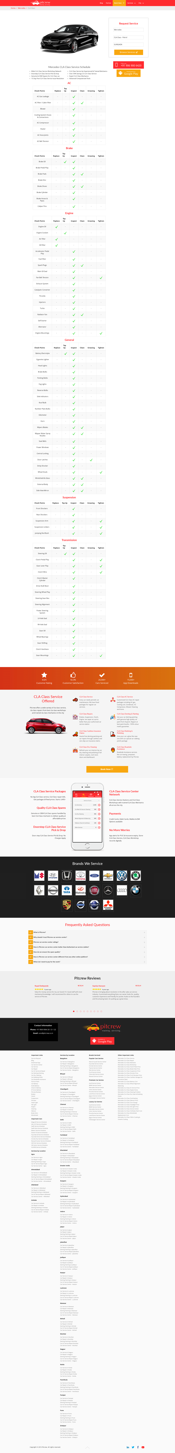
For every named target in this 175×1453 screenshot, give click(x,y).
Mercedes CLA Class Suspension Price (129, 1071)
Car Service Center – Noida (68, 1376)
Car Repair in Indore (66, 1217)
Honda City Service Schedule (39, 1139)
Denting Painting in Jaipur (67, 1234)
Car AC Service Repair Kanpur (69, 1282)
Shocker (33, 1100)
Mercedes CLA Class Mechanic (127, 1063)
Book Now (118, 3)
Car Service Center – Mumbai (68, 1345)
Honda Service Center (95, 1066)
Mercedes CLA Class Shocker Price (128, 1073)
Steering (33, 1109)
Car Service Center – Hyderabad (69, 1208)
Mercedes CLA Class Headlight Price (128, 1105)
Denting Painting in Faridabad (69, 1142)
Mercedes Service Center (96, 1087)
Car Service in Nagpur (66, 1352)
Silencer (33, 1111)
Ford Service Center (95, 1072)
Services (130, 3)
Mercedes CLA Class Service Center (128, 1109)
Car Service (34, 1067)
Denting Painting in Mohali (68, 1326)
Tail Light (33, 1105)
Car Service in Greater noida (68, 1169)
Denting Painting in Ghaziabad (69, 1158)
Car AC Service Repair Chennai (69, 1114)
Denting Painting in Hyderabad (69, 1204)
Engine (33, 1107)
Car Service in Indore (66, 1215)
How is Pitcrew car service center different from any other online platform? (60, 957)
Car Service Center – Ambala (39, 1212)
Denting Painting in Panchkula (69, 1387)
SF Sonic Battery (36, 1090)
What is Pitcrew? (39, 932)
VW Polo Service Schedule (39, 1143)
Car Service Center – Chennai (68, 1116)
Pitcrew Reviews (87, 978)
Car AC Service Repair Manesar (69, 1313)
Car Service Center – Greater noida (70, 1177)
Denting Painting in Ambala (39, 1207)
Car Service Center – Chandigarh (69, 1101)
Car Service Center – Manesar (69, 1315)
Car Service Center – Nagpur (68, 1361)
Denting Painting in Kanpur (68, 1280)
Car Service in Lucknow (67, 1291)
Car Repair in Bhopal (66, 1079)
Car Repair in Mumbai (66, 1339)
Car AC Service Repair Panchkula (69, 1389)
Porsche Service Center (96, 1092)
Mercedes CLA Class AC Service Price (128, 1088)
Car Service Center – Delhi (67, 1131)
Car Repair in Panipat (66, 1400)
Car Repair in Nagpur (66, 1354)
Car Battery (34, 1084)
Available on (105, 1040)
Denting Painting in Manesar (68, 1311)
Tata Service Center (94, 1070)
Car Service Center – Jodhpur (68, 1269)
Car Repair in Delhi (65, 1125)
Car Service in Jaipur (66, 1230)
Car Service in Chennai (66, 1108)
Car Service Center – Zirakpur (68, 1437)
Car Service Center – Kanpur (68, 1284)
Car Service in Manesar (67, 1306)
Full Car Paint (35, 1081)
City (140, 3)
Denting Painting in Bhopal (68, 1081)
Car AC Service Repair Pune (68, 1420)
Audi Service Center (95, 1083)
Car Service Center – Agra (38, 1166)
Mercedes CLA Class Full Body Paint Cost (130, 1111)
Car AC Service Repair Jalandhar (69, 1251)
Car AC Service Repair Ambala (40, 1210)
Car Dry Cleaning (36, 1075)
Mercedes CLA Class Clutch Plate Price (129, 1067)
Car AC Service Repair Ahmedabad (41, 1179)
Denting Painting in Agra (38, 1162)
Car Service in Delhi (65, 1123)
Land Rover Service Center (97, 1094)
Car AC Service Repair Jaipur (68, 1236)
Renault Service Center (96, 1076)
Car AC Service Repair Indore (68, 1221)
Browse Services (128, 52)
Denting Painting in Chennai (68, 1112)
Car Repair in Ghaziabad (67, 1156)
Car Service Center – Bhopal (68, 1085)
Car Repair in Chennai (66, 1110)
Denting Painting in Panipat (68, 1402)
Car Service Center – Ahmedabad (41, 1181)
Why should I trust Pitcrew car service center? (50, 937)
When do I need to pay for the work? (46, 962)
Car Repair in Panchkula (67, 1385)
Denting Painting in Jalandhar (69, 1249)
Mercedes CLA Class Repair (126, 1060)
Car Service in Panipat (66, 1398)
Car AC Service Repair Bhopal (68, 1083)
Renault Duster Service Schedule (41, 1141)
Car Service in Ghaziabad (67, 1153)
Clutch (33, 1096)
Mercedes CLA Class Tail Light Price (128, 1107)
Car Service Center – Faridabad (69, 1147)
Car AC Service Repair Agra (39, 1164)
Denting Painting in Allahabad (40, 1192)
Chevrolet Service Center (96, 1074)
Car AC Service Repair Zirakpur (69, 1435)
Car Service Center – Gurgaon (69, 1192)
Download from (131, 73)
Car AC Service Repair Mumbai (69, 1343)
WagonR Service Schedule (39, 1122)
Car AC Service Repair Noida (68, 1374)
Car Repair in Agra (36, 1159)
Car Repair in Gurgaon (66, 1186)
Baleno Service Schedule (38, 1130)
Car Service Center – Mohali (68, 1330)
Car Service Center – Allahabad (40, 1196)
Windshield (34, 1115)
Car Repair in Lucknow (67, 1293)
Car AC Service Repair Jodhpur (69, 1267)
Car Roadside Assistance (38, 1079)
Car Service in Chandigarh (67, 1092)
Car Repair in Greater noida (68, 1171)
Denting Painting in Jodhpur (68, 1265)
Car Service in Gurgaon (67, 1184)
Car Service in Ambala (37, 1203)
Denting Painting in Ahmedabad (40, 1177)
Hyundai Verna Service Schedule (41, 1137)
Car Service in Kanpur (66, 1276)
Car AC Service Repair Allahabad (40, 1194)
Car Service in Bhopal (66, 1077)
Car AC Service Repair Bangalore (69, 1068)
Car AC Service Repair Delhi (68, 1129)
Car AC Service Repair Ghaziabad (69, 1160)
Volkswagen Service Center (97, 1098)
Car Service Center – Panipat (68, 1407)
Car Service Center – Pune (68, 1422)
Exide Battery (35, 1086)
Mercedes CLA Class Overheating (128, 1098)
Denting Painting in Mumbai (68, 1341)
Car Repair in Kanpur (66, 1278)
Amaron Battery (36, 1088)
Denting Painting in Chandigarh (69, 1096)
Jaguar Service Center (95, 1096)
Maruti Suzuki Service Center (97, 1062)
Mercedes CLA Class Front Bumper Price (130, 1075)
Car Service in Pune (66, 1413)
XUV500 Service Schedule (38, 1147)
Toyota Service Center (95, 1068)
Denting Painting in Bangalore (69, 1066)
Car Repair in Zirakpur (66, 1431)
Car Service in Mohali (66, 1322)
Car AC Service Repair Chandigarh (70, 1099)
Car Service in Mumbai (67, 1337)
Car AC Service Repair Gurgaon (69, 1190)
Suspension (34, 1098)
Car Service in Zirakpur (67, 1429)
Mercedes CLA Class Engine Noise (128, 1090)
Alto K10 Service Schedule (39, 1124)
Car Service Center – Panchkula (69, 1391)
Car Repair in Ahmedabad (39, 1175)
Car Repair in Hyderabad (67, 1201)
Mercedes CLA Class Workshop (127, 1065)
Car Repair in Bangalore (67, 1064)
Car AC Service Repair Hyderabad (70, 1206)
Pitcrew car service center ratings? (45, 942)
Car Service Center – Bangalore (69, 1070)
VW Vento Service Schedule (39, 1145)
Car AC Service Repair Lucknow (69, 1297)
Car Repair (34, 1069)
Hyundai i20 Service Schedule (40, 1135)
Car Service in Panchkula (67, 1383)
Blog (101, 3)
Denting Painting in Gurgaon (68, 1188)
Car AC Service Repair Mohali (68, 1328)
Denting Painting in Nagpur (68, 1356)
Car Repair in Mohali (66, 1324)
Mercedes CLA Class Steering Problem (129, 1092)
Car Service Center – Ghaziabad (69, 1162)
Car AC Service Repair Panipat (69, 1404)
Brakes (33, 1094)
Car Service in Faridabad (67, 1138)
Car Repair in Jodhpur (66, 1263)
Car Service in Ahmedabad (39, 1173)
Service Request (36, 1058)
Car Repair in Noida (66, 1370)
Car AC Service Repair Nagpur (69, 1359)
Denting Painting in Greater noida (70, 1173)
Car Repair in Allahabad (38, 1190)
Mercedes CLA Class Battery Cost (128, 1081)
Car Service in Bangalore (67, 1062)
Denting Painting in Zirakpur (68, 1433)
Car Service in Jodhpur (66, 1260)
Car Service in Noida (66, 1368)
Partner (108, 3)
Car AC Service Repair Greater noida (70, 1175)
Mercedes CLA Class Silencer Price (128, 1100)
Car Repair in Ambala (37, 1205)
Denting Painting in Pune (67, 1418)
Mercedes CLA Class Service (126, 1058)
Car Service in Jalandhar (67, 1245)
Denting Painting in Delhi (67, 1127)
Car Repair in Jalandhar (67, 1247)
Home (13, 8)
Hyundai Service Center (96, 1064)
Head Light (34, 1102)
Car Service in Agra (36, 1157)
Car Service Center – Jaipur (68, 1238)
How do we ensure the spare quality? (46, 952)
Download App (35, 1063)
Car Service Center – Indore (68, 1223)
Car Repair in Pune (65, 1416)
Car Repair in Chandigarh (67, 1094)
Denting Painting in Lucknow (68, 1295)
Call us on (131, 65)
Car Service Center (36, 1065)
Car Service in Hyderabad (67, 1199)
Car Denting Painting (37, 1073)
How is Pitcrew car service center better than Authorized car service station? (61, 947)
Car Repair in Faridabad (67, 1140)
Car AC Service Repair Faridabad (69, 1144)
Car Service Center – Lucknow (69, 1299)
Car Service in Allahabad (38, 1188)
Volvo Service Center (95, 1090)
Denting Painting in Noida (68, 1372)
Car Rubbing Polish (37, 1077)
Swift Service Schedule (38, 1126)
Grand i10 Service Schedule (39, 1132)
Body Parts (34, 1113)
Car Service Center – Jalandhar (69, 1254)
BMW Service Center (95, 1085)
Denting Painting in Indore (68, 1219)
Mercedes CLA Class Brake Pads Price (129, 1069)
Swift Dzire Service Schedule (39, 1128)
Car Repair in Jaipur (65, 1232)
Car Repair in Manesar (66, 1308)
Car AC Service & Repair (38, 1071)
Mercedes (21, 8)
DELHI (81, 985)
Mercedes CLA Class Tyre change (127, 1102)
